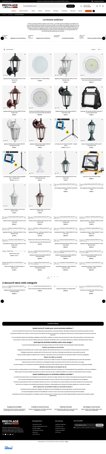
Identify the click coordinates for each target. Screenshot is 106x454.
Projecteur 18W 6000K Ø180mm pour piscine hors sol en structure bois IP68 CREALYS (91, 79)
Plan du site (58, 432)
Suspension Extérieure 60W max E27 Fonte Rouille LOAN (40, 210)
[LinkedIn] (10, 434)
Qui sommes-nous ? (7, 1)
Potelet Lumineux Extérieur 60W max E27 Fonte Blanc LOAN (40, 221)
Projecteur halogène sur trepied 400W (65, 289)
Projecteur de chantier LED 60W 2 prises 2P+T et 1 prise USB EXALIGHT (91, 112)
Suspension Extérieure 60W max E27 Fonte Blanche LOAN (14, 210)
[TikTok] (13, 434)
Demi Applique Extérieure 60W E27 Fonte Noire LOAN (66, 188)
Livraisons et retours (60, 428)
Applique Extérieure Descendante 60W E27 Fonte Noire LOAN (65, 112)
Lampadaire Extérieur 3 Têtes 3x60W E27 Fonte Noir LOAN (65, 233)
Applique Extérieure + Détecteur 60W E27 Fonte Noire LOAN (91, 221)
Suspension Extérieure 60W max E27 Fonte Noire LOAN (66, 177)
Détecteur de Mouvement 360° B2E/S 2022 (40, 242)
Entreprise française (99, 1)
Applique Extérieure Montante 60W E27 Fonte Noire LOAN (14, 79)
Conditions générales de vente (39, 426)
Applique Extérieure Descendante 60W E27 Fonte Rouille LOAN (40, 144)
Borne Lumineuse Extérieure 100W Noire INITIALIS (40, 289)
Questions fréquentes (60, 424)
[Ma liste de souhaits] (100, 6)
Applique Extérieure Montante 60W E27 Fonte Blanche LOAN (66, 79)
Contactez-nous (59, 426)
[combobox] (44, 6)
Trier (99, 49)
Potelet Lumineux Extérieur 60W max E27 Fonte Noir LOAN (14, 221)
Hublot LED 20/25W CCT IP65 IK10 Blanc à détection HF (14, 267)
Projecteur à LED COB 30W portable (91, 176)
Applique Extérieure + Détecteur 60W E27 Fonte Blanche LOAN (14, 233)
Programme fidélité (60, 430)
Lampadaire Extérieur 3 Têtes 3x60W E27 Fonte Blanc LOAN (91, 233)
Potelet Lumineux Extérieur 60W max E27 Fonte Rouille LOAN (65, 221)
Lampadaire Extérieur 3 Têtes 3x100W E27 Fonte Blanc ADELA (91, 267)
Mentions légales (36, 428)
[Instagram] (8, 434)
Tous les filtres (9, 49)
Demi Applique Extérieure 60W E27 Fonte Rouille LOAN (91, 188)
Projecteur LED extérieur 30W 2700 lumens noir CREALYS (91, 290)
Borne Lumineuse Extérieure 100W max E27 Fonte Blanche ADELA (40, 267)
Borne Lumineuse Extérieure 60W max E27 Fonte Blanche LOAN (40, 177)
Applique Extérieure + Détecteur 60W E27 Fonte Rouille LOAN (40, 233)
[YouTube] (5, 434)
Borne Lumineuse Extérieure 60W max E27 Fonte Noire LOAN (91, 144)
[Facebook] (3, 434)
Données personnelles (37, 430)
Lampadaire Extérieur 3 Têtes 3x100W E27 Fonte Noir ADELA (66, 267)
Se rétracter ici (36, 434)
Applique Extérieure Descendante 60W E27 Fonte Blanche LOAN (14, 144)
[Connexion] (97, 6)
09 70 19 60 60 (87, 7)
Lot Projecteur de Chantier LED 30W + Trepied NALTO (66, 144)
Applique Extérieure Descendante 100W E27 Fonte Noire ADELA (40, 255)
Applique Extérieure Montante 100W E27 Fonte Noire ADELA (66, 244)
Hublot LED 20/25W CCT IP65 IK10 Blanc (40, 78)
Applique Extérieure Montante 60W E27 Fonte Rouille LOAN (14, 112)
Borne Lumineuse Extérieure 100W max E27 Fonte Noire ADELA (91, 255)
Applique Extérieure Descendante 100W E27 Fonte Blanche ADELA (65, 255)
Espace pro (35, 432)
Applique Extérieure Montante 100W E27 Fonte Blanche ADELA (91, 244)
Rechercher (70, 6)
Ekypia (66, 441)
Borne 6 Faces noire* (14, 253)
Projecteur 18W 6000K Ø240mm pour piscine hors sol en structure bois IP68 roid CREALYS (40, 112)
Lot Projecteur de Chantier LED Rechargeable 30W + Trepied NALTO (14, 177)
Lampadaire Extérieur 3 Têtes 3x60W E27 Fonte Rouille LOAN (14, 244)
